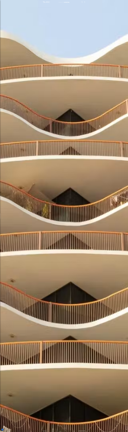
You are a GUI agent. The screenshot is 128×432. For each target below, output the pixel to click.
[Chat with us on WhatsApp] (126, 427)
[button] (126, 426)
